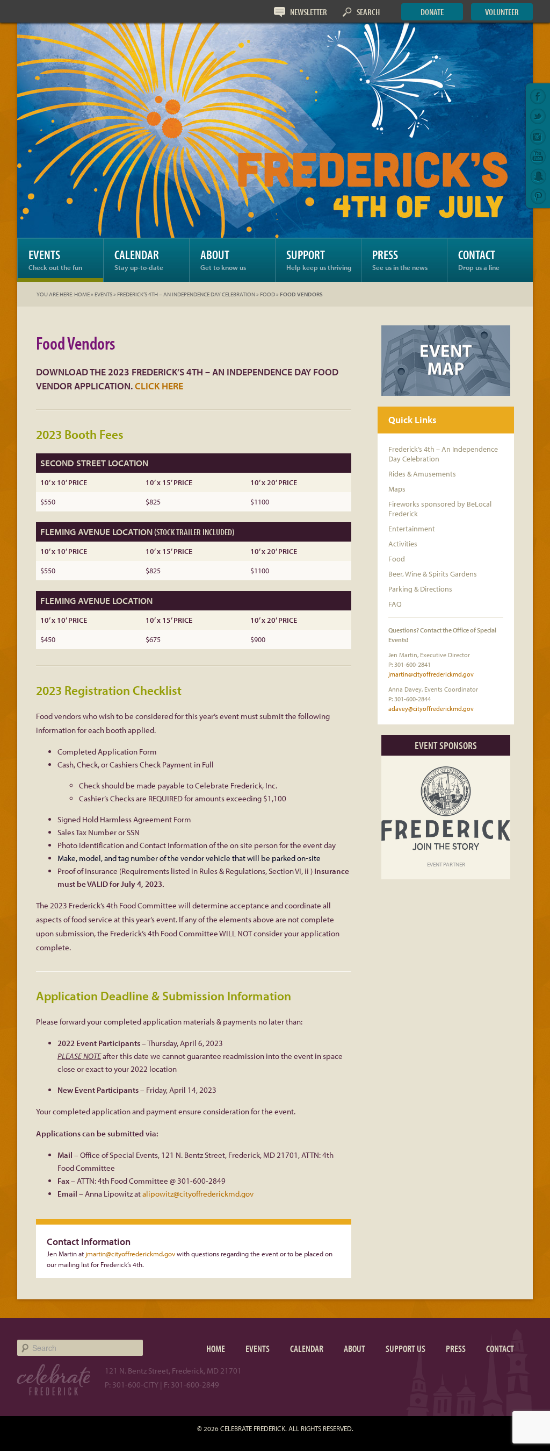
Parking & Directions (420, 589)
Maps (397, 489)
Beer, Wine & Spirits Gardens (432, 574)
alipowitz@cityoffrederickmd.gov (198, 1194)
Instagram (538, 137)
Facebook (538, 97)
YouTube (538, 156)
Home (82, 294)
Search (368, 11)
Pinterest (538, 196)
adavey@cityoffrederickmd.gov (431, 709)
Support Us (405, 1348)
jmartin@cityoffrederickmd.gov (130, 1253)
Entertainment (411, 529)
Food (267, 294)
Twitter (538, 117)
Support (318, 259)
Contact (479, 259)
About (223, 259)
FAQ (395, 604)
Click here (159, 386)
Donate (432, 11)
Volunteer (502, 11)
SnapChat (538, 176)
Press (400, 259)
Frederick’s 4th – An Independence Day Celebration (186, 294)
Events (55, 259)
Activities (402, 544)
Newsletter (308, 11)
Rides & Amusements (422, 474)
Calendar (138, 259)
